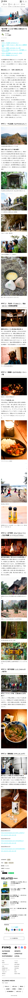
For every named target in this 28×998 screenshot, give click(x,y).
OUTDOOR (6, 951)
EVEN (3, 966)
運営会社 (21, 986)
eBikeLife (3, 973)
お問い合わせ (14, 986)
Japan (6, 862)
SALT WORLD (16, 964)
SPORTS (17, 951)
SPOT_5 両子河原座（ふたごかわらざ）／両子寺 (12, 53)
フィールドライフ (5, 964)
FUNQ (3, 960)
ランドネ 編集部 (14, 927)
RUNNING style (4, 968)
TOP (2, 6)
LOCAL (16, 956)
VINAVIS (15, 962)
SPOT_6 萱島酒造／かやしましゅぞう (10, 55)
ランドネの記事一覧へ (14, 938)
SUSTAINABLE (7, 956)
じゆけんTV (4, 971)
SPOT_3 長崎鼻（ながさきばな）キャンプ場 (11, 48)
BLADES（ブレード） (6, 969)
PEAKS (3, 962)
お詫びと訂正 (18, 991)
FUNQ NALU (16, 968)
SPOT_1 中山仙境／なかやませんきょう (10, 42)
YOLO (3, 982)
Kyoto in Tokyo (17, 973)
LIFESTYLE (18, 953)
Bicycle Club (16, 966)
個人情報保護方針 (10, 991)
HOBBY (4, 953)
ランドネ (5, 6)
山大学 (9, 859)
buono (15, 971)
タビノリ (3, 975)
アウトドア (11, 862)
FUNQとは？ (7, 986)
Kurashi (6, 982)
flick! (15, 969)
